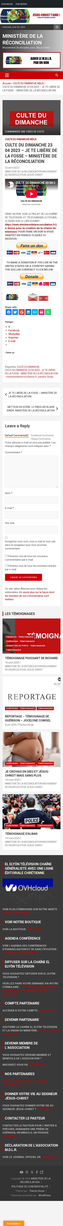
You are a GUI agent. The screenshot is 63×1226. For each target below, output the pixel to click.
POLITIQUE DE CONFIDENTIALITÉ (30, 1186)
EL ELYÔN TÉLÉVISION (16, 912)
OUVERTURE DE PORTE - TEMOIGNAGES (25, 646)
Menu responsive (56, 27)
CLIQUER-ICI (10, 1136)
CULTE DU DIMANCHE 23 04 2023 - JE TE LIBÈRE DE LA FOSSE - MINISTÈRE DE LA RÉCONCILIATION (31, 372)
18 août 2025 (12, 662)
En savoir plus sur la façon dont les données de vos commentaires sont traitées (29, 596)
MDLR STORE (36, 929)
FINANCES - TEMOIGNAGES (19, 637)
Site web (9, 523)
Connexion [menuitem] (7, 3)
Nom (8, 493)
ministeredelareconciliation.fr (21, 376)
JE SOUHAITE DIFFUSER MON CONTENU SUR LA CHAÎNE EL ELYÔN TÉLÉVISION (29, 991)
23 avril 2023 (11, 167)
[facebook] (9, 312)
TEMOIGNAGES (13, 650)
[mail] (35, 312)
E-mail (9, 508)
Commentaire (13, 452)
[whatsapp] (48, 312)
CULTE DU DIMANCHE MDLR (20, 139)
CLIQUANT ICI (36, 1064)
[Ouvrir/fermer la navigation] (7, 75)
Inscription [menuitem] (21, 3)
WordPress (44, 1195)
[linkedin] (28, 312)
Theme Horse (36, 1190)
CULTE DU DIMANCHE (28, 366)
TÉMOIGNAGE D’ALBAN (21, 833)
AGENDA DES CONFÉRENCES (20, 952)
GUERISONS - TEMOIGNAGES (20, 641)
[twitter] (15, 312)
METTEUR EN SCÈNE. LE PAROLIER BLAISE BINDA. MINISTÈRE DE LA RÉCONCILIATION (31, 408)
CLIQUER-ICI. (44, 1109)
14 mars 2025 (12, 779)
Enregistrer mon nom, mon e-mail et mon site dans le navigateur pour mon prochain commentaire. (30, 545)
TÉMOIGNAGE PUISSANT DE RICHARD (31, 658)
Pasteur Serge (26, 724)
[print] (41, 312)
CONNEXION (46, 1010)
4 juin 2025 (10, 724)
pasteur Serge (45, 376)
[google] (22, 312)
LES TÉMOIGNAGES (20, 614)
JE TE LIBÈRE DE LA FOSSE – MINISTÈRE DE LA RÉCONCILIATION (32, 394)
